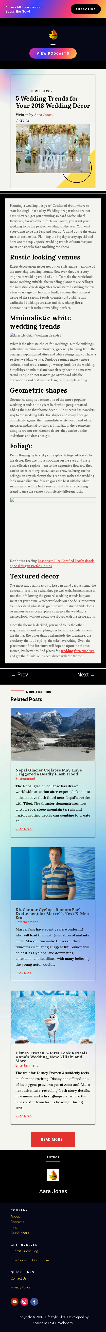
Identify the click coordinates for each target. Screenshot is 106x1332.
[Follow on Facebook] (34, 1302)
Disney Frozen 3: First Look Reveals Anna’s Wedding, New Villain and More (51, 1056)
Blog (14, 1227)
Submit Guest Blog (24, 1251)
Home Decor (42, 91)
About (15, 1217)
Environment (25, 778)
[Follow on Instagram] (24, 1302)
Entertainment (27, 922)
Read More (52, 1139)
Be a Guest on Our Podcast (31, 1260)
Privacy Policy (21, 1287)
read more (24, 829)
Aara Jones (43, 114)
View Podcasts (53, 53)
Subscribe (86, 9)
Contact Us (19, 1279)
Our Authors (20, 1233)
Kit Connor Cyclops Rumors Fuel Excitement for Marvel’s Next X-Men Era (52, 913)
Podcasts (17, 1222)
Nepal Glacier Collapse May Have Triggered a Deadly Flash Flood (49, 772)
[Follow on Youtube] (14, 1302)
